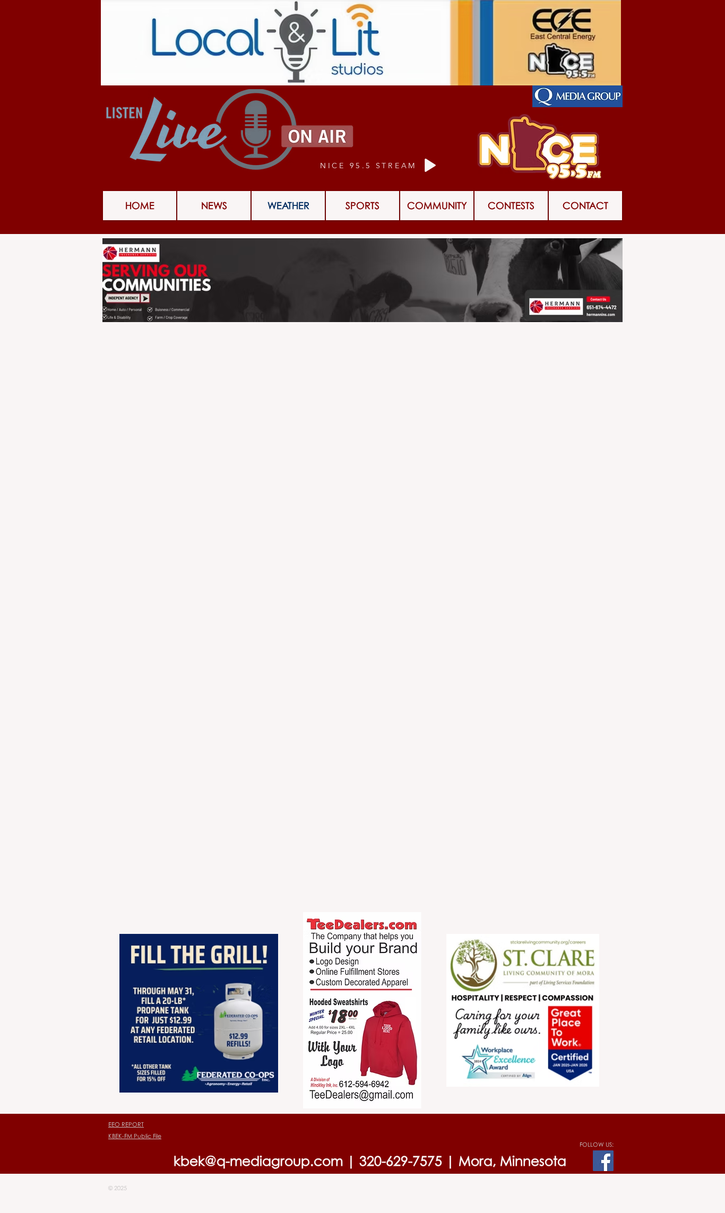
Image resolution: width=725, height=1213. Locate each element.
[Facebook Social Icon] (603, 1160)
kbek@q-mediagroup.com (258, 1161)
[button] (511, 205)
